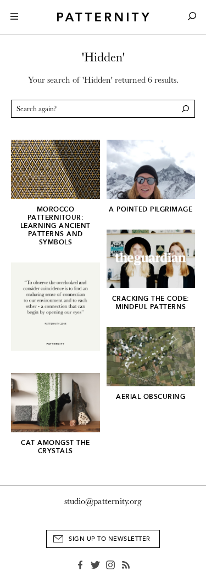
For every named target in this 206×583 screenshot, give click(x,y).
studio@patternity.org (103, 501)
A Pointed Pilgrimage (150, 209)
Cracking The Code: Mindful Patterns (151, 303)
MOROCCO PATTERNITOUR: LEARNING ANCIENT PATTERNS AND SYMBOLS (55, 225)
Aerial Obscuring (150, 397)
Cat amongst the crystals (55, 447)
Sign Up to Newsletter (110, 538)
